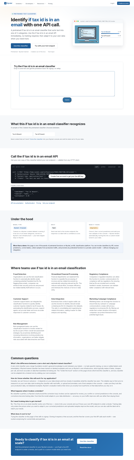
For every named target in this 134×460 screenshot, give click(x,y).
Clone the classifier (36, 139)
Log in (112, 3)
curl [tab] (96, 167)
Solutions (19, 3)
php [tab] (119, 167)
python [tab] (103, 167)
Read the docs (85, 447)
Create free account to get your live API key (67, 176)
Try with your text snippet (45, 46)
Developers (29, 3)
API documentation (17, 203)
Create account (123, 3)
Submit (67, 100)
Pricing (50, 3)
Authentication (30, 203)
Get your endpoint (49, 203)
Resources (40, 3)
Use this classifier (21, 46)
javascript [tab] (111, 167)
